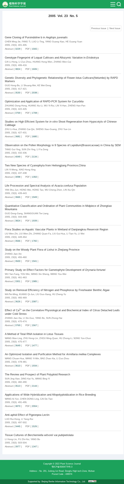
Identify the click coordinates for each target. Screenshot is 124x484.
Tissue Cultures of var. (39, 435)
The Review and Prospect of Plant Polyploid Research (37, 374)
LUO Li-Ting (38, 41)
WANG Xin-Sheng (40, 274)
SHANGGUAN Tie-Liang (36, 213)
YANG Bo (40, 318)
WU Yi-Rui (49, 105)
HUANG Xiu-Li (35, 105)
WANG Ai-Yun (12, 399)
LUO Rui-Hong (12, 419)
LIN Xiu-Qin (69, 189)
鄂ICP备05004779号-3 (62, 467)
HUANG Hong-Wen (42, 61)
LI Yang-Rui (27, 419)
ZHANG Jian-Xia (13, 318)
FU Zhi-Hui (23, 439)
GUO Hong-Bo (12, 85)
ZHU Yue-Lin (64, 129)
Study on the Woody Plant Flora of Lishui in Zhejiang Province (42, 249)
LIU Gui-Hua (58, 233)
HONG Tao (37, 189)
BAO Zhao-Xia (47, 358)
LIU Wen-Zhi (11, 233)
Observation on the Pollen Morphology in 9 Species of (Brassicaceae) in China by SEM (63, 145)
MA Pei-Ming (11, 294)
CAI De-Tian (46, 399)
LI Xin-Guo (28, 318)
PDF (27, 49)
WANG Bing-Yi (42, 378)
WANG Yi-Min (32, 358)
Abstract (9, 49)
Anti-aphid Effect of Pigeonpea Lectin (27, 414)
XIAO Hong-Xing (27, 169)
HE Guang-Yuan (74, 41)
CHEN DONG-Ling (29, 399)
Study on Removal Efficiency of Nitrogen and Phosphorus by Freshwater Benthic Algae (57, 290)
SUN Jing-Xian (12, 378)
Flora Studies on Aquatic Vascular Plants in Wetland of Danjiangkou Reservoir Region (56, 229)
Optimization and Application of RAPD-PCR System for (44, 101)
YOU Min (25, 274)
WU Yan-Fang (12, 274)
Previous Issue (98, 28)
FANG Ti (26, 41)
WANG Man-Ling (13, 338)
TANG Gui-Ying (12, 149)
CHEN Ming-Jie (13, 41)
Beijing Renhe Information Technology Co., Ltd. (63, 481)
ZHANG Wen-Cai (62, 61)
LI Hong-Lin (11, 439)
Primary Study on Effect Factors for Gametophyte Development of (55, 269)
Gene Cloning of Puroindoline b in (36, 37)
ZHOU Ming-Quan (48, 338)
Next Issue (114, 28)
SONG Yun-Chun (82, 338)
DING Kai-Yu (27, 378)
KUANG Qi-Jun (26, 294)
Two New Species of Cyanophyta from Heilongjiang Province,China (45, 165)
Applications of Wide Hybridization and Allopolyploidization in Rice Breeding (50, 394)
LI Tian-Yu (71, 233)
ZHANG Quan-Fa (42, 233)
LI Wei (81, 233)
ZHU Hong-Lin (30, 338)
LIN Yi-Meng (11, 169)
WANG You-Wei (58, 274)
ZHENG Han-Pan (76, 105)
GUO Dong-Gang (14, 213)
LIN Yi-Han (61, 105)
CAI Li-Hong (11, 61)
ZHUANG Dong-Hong (16, 105)
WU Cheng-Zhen (53, 189)
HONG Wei (25, 189)
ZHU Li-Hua (11, 129)
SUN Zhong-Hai (54, 318)
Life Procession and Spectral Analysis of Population (45, 185)
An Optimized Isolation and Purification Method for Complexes (53, 354)
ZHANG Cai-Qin (26, 129)
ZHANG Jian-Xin (13, 254)
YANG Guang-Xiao (54, 41)
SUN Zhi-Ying (28, 149)
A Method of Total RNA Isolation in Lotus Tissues (34, 334)
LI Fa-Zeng (42, 149)
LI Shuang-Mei (28, 85)
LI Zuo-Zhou (25, 61)
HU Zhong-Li (65, 338)
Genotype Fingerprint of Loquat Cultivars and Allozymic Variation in (52, 57)
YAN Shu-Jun (11, 189)
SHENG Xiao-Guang (46, 129)
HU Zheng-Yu (59, 294)
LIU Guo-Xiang (43, 294)
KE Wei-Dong (44, 85)
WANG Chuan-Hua (14, 358)
